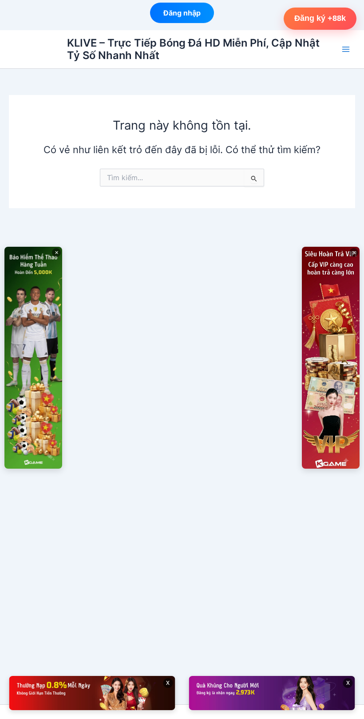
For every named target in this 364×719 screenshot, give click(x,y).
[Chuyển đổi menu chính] (345, 49)
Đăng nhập (182, 12)
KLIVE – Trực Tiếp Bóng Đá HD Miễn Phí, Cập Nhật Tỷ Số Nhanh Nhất (193, 49)
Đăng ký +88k (320, 18)
